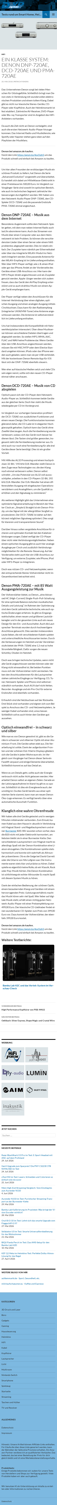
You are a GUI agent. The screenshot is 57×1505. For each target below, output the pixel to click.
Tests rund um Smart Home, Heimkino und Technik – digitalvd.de (22, 14)
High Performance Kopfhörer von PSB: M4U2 (23, 1008)
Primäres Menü (53, 14)
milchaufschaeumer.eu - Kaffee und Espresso (23, 1283)
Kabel (4, 1347)
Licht (4, 1364)
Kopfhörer (7, 1353)
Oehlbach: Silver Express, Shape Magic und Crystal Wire (28, 1019)
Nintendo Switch (9, 1375)
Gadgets (5, 1320)
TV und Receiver (9, 1407)
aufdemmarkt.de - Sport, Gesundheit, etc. (21, 1278)
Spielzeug (6, 1386)
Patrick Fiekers (21, 81)
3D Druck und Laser (11, 1309)
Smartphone (7, 1380)
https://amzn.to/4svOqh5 (30, 154)
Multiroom (7, 1369)
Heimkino (6, 1337)
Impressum (7, 1433)
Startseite (6, 1391)
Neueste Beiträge (11, 1148)
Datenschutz (7, 1427)
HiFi (3, 54)
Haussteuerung (9, 1331)
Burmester (11, 830)
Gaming (5, 1326)
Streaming (6, 1397)
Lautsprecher (8, 1358)
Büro (4, 1315)
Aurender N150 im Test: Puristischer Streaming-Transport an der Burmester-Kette (27, 1200)
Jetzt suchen (9, 1129)
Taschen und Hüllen (11, 1402)
